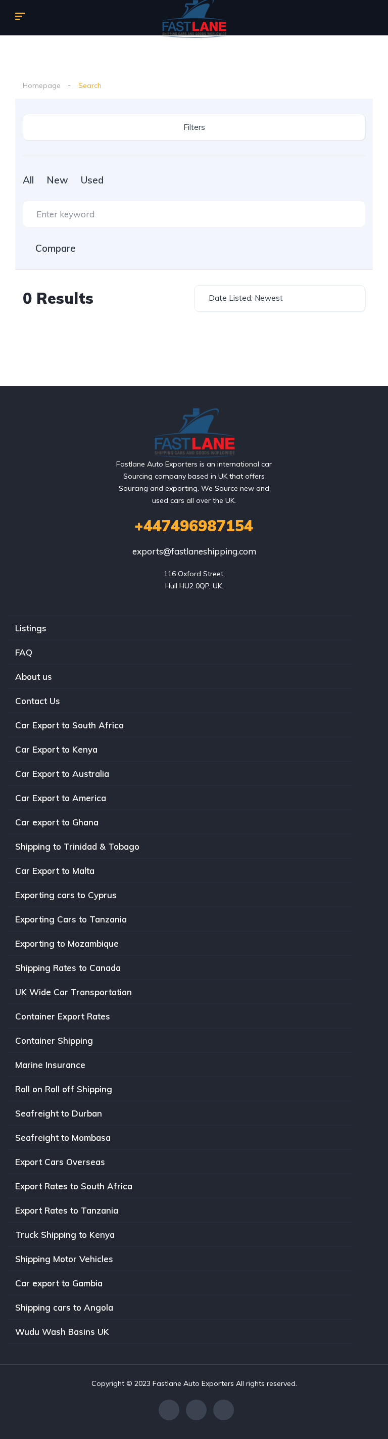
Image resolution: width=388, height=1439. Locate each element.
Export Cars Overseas (60, 1161)
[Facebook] (169, 1410)
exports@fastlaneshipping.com (194, 551)
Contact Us (37, 700)
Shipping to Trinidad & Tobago (77, 846)
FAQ (23, 652)
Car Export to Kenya (56, 749)
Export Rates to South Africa (73, 1186)
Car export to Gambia (59, 1283)
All (28, 180)
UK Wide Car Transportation (73, 992)
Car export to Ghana (57, 822)
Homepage (42, 85)
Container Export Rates (62, 1016)
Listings (30, 628)
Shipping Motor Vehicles (64, 1259)
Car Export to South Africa (69, 725)
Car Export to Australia (62, 773)
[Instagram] (223, 1410)
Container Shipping (54, 1040)
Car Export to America (60, 798)
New (57, 180)
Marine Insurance (50, 1064)
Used (92, 180)
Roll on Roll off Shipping (63, 1089)
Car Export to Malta (54, 870)
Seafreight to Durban (58, 1113)
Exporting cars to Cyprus (66, 895)
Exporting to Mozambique (67, 943)
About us (33, 676)
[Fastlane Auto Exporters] (194, 432)
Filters (194, 127)
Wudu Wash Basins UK (62, 1331)
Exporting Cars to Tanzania (71, 919)
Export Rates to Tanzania (66, 1210)
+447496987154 (193, 525)
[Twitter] (196, 1410)
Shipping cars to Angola (64, 1307)
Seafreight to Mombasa (63, 1137)
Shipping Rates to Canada (68, 967)
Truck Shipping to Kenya (65, 1234)
